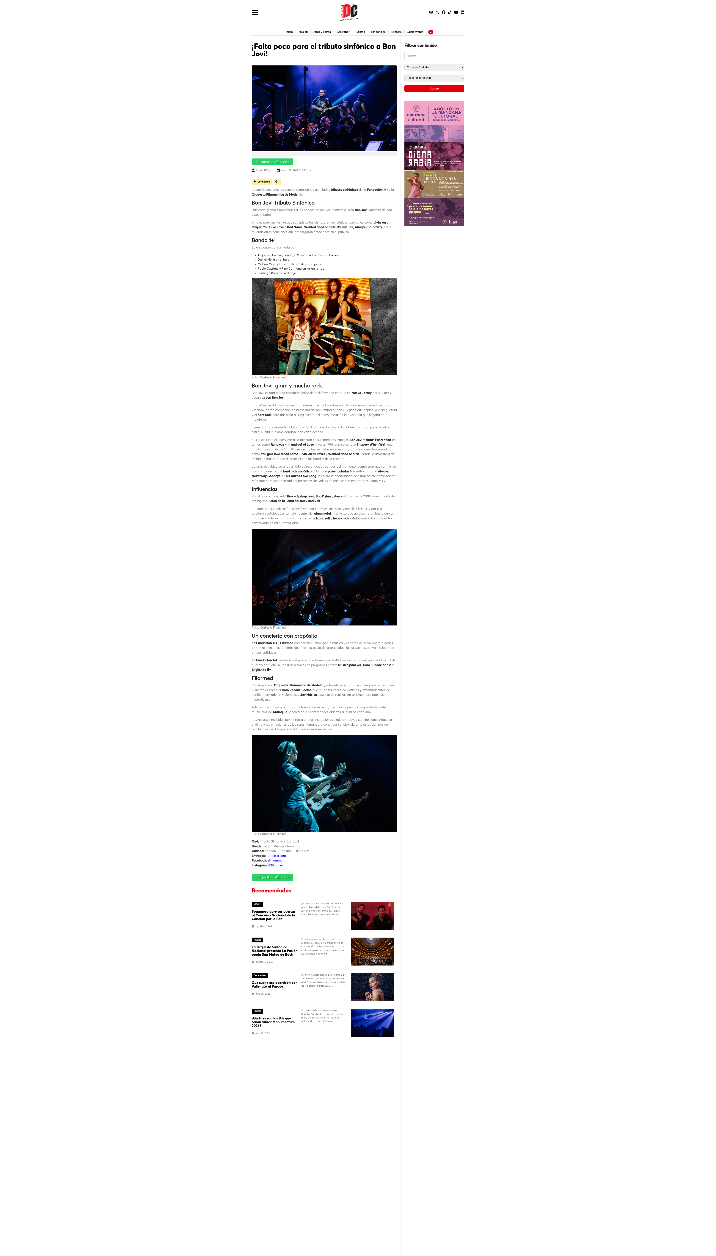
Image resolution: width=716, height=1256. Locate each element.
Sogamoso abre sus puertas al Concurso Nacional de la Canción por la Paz (273, 915)
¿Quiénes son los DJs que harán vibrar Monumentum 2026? (273, 1022)
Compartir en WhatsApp (272, 161)
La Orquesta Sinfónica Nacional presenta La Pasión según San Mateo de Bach (275, 951)
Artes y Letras (322, 32)
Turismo (360, 32)
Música (303, 32)
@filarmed (275, 860)
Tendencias (378, 32)
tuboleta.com (276, 856)
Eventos (396, 32)
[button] (255, 12)
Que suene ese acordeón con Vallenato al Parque (275, 984)
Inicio (289, 32)
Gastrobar (343, 32)
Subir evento (415, 32)
